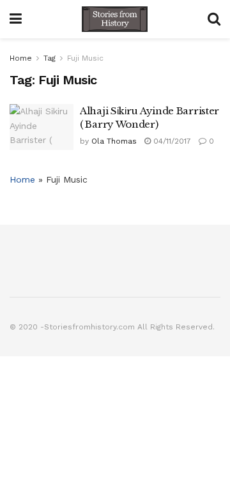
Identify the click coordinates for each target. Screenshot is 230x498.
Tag (49, 58)
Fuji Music (85, 58)
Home (21, 58)
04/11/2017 (171, 141)
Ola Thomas (114, 141)
